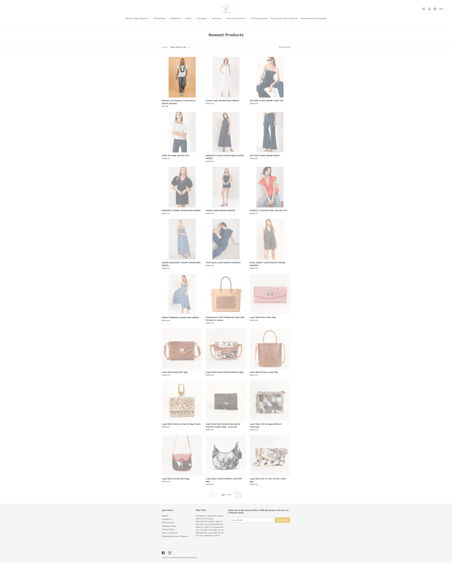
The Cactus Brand (174, 557)
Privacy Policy (168, 529)
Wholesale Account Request (175, 536)
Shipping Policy (169, 526)
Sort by (165, 47)
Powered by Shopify (189, 557)
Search (165, 516)
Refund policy (168, 522)
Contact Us (167, 519)
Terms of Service (169, 533)
